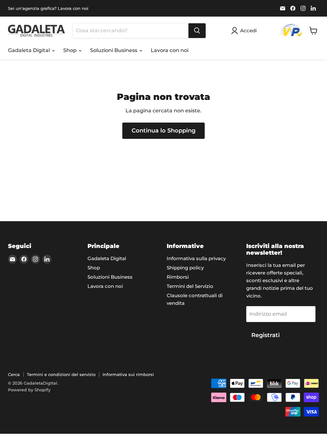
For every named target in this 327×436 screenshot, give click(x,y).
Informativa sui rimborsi (128, 374)
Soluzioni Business (114, 50)
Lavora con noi (169, 50)
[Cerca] (197, 30)
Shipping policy (185, 268)
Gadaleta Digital (29, 50)
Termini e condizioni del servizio (61, 374)
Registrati (265, 335)
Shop (70, 50)
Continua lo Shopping (163, 130)
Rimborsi (178, 277)
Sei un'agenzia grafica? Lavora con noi (48, 8)
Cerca (14, 374)
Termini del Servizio (190, 286)
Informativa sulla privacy (196, 258)
